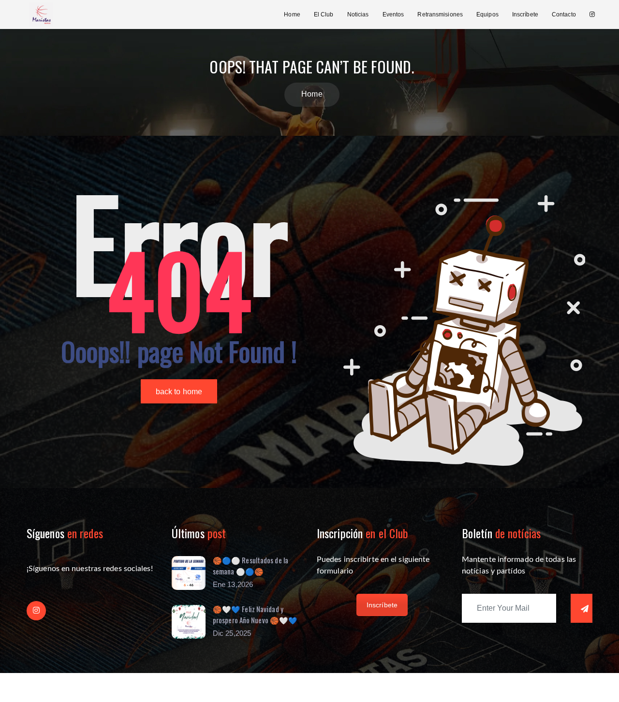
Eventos (393, 14)
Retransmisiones (440, 14)
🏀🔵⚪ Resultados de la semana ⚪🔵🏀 (250, 565)
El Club (324, 14)
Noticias (358, 14)
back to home (179, 391)
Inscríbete (525, 14)
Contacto (564, 14)
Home (292, 14)
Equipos (487, 14)
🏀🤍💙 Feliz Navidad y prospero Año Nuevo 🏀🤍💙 (255, 614)
